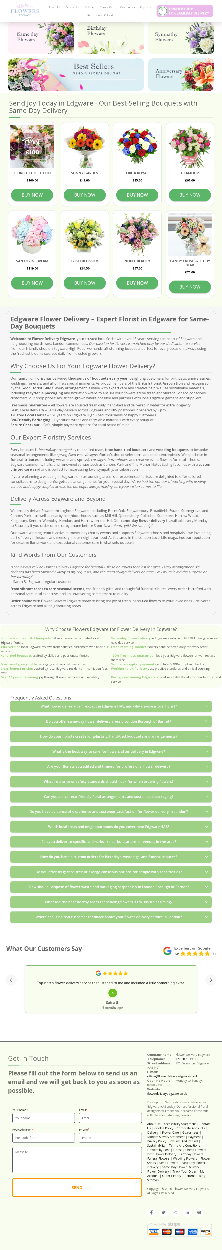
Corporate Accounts (191, 1128)
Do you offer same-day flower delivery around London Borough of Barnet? (108, 721)
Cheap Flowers (195, 1150)
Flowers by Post (158, 1150)
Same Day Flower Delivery (180, 1167)
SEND (77, 1187)
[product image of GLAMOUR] (190, 146)
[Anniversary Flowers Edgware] (181, 74)
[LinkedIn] (187, 1212)
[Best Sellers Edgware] (76, 74)
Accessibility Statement (180, 1124)
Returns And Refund (100, 15)
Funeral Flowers (158, 1158)
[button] (11, 980)
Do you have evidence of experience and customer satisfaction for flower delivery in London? (109, 811)
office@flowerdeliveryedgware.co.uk (172, 1076)
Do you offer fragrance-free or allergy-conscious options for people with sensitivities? (109, 872)
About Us (54, 7)
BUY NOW (32, 195)
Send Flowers (168, 1163)
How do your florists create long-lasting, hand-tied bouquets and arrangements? (108, 736)
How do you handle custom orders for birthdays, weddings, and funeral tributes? (108, 856)
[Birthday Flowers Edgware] (111, 38)
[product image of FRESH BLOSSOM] (85, 234)
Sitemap (153, 1180)
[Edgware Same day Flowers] (41, 38)
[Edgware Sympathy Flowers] (181, 38)
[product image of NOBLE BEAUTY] (137, 234)
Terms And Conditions (184, 1145)
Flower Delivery (158, 1171)
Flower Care (107, 7)
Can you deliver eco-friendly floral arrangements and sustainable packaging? (108, 796)
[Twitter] (163, 1212)
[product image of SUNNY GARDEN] (85, 146)
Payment (146, 7)
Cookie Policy (163, 1128)
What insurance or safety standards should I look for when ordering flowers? (109, 781)
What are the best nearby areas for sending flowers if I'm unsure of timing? (109, 902)
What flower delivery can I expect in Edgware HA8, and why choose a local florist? (109, 706)
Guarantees (127, 7)
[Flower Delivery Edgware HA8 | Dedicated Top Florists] (23, 9)
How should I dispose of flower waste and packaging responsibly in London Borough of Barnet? (109, 886)
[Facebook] (151, 1212)
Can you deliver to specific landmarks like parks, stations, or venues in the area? (108, 841)
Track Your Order (184, 1171)
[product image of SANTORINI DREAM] (32, 234)
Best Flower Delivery (161, 1154)
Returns (189, 1176)
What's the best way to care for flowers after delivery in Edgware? (108, 751)
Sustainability (156, 1145)
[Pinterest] (199, 1212)
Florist (177, 1150)
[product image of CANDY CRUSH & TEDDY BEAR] (190, 234)
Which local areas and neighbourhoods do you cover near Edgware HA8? (108, 826)
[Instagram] (175, 1212)
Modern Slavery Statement (166, 1137)
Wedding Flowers (185, 1158)
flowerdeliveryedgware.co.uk (167, 1093)
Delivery (90, 7)
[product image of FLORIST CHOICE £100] (32, 146)
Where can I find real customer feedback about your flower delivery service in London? (109, 917)
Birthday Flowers (191, 1154)
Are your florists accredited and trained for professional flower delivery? (108, 766)
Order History (171, 1176)
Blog (202, 1176)
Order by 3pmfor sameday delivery (189, 11)
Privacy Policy (156, 1141)
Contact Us (72, 7)
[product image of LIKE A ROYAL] (137, 146)
